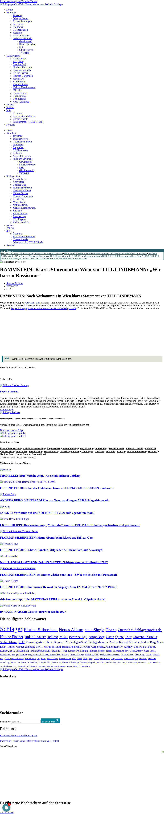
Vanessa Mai (7, 451)
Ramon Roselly (70, 448)
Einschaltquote (131, 662)
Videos (9, 104)
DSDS (149, 654)
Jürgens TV (61, 642)
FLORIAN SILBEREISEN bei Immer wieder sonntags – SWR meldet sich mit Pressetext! (58, 574)
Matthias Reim (20, 84)
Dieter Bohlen (127, 654)
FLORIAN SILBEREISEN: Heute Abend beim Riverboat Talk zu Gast (46, 537)
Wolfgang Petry (84, 666)
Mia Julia (110, 451)
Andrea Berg (19, 58)
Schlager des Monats (14, 658)
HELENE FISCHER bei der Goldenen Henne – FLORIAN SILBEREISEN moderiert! (105, 253)
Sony (91, 658)
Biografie (91, 662)
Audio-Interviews (22, 35)
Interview (121, 662)
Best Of (138, 646)
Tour (128, 637)
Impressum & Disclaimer (12, 741)
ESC (21, 47)
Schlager (11, 629)
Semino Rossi (39, 454)
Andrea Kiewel (118, 642)
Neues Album (71, 629)
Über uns (17, 113)
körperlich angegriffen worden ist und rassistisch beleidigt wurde (43, 308)
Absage (69, 666)
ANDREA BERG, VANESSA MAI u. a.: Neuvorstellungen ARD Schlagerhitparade (54, 500)
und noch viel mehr (22, 38)
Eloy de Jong (86, 448)
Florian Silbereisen (22, 67)
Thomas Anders (121, 650)
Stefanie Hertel (59, 650)
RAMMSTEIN (32, 302)
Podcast (10, 107)
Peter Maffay (52, 658)
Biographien (6, 694)
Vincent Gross (143, 662)
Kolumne (17, 32)
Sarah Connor (23, 454)
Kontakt (10, 124)
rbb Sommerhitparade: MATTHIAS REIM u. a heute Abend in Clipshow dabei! (53, 599)
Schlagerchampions (40, 650)
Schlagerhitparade (102, 658)
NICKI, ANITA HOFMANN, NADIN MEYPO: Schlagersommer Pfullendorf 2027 (54, 562)
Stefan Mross (8, 642)
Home (9, 9)
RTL (74, 658)
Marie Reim (19, 81)
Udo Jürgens (19, 98)
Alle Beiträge (6, 409)
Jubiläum (89, 654)
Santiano (99, 451)
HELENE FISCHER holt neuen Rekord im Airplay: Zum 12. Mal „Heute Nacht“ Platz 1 (58, 587)
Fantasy (121, 451)
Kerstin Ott (18, 78)
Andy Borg (18, 61)
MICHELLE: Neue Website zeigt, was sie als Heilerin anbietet (32, 253)
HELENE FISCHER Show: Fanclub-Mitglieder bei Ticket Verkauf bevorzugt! (51, 550)
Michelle (17, 90)
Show (49, 642)
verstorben (100, 662)
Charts (111, 629)
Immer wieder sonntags (21, 646)
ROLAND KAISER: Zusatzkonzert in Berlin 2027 (33, 611)
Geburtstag (139, 654)
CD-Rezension (20, 29)
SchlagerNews (7, 685)
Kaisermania (40, 666)
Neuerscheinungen (22, 21)
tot (38, 658)
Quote (119, 637)
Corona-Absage (77, 654)
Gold (85, 658)
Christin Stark (22, 650)
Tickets (93, 650)
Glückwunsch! (26, 50)
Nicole (40, 662)
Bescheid (31, 457)
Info (8, 110)
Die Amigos (87, 451)
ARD (79, 658)
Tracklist (143, 658)
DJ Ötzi (47, 662)
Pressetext (61, 666)
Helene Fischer (20, 73)
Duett (75, 666)
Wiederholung (111, 662)
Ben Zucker (21, 451)
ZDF (22, 642)
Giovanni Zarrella (22, 70)
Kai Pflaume (30, 666)
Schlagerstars (13, 55)
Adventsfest (32, 662)
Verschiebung (52, 666)
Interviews (18, 24)
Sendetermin (56, 662)
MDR (63, 637)
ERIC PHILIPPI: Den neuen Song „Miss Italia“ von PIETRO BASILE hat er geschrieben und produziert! (79, 257)
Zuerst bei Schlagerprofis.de (140, 630)
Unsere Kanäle (20, 119)
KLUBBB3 (152, 451)
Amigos (15, 654)
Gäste (110, 637)
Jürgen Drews (53, 448)
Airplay (128, 646)
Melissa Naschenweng (24, 87)
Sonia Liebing (155, 662)
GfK (96, 654)
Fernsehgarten (35, 642)
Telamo (52, 637)
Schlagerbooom (98, 642)
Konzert (4, 650)
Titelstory (17, 15)
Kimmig (84, 650)
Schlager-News (20, 18)
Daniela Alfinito (6, 666)
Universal (21, 666)
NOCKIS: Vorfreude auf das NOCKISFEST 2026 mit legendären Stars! (107, 256)
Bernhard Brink (71, 646)
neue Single (94, 629)
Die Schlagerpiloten (69, 451)
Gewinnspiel (25, 41)
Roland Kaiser (20, 93)
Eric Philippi (30, 658)
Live (14, 666)
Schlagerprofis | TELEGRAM (28, 121)
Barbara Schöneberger (70, 662)
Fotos (43, 658)
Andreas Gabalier (134, 448)
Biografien (18, 27)
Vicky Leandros (21, 101)
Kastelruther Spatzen (10, 448)
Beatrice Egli (19, 64)
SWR (39, 646)
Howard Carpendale (23, 75)
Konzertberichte (27, 44)
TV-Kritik (24, 52)
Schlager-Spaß (78, 642)
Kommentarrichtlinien (24, 116)
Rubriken (11, 12)
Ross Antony (19, 96)
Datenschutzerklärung (38, 741)
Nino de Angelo (131, 658)
